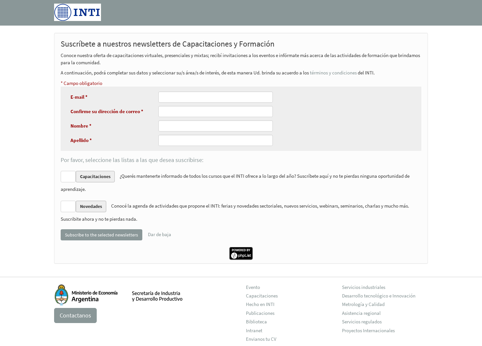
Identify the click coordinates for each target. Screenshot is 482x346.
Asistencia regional (361, 313)
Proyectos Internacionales (368, 330)
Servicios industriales (363, 287)
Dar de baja (159, 234)
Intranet (254, 330)
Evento (253, 287)
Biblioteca (256, 321)
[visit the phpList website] (241, 253)
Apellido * (81, 140)
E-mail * (79, 97)
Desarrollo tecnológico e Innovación (378, 296)
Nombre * (80, 126)
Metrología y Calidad (363, 304)
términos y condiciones (333, 73)
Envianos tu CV (261, 339)
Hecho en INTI (260, 304)
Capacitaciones (262, 296)
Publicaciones (260, 313)
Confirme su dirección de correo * (106, 111)
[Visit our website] (77, 11)
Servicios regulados (362, 321)
